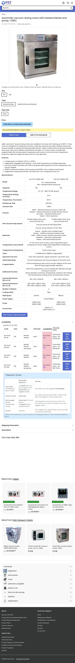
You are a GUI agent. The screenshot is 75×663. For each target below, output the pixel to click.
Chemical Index (7, 640)
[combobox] (37, 8)
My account (41, 631)
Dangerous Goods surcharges (12, 645)
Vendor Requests (43, 623)
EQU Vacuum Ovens (23, 520)
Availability (6, 322)
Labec (16, 479)
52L (4, 95)
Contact (40, 628)
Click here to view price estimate (17, 124)
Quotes (40, 625)
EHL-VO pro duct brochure (14, 315)
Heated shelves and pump (27, 104)
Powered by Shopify (22, 659)
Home (3, 14)
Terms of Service (7, 625)
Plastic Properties (7, 648)
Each (5, 114)
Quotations (6, 430)
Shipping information (10, 425)
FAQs (39, 615)
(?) (44, 338)
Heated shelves (8, 104)
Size (3, 91)
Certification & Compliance (47, 620)
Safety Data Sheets (8, 637)
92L (10, 95)
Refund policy (6, 628)
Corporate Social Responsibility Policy (14, 617)
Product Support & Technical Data (13, 642)
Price (4, 120)
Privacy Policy (6, 623)
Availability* (47, 329)
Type (4, 100)
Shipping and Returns (45, 617)
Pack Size (5, 110)
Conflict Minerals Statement (11, 620)
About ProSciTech (7, 615)
